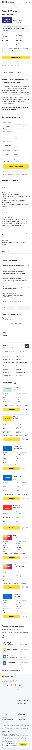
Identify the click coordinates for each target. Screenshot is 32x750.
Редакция (19, 692)
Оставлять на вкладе (11, 154)
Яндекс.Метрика (12, 745)
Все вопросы (23, 308)
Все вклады (16, 61)
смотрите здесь (6, 731)
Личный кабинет (8, 375)
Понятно (23, 744)
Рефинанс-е (19, 366)
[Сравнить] (27, 409)
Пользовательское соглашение (21, 704)
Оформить (16, 57)
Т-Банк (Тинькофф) (12, 649)
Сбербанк (10, 643)
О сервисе (4, 689)
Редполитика (20, 695)
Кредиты (6, 366)
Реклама (4, 701)
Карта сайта (20, 707)
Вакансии (4, 698)
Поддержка (19, 72)
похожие (5, 30)
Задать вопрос (8, 308)
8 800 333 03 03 (9, 351)
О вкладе (4, 330)
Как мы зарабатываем (7, 704)
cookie (15, 743)
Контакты (6, 372)
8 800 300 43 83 (21, 715)
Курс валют (19, 375)
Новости (18, 369)
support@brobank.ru (7, 715)
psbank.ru (22, 351)
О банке (5, 356)
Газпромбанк (11, 656)
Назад (5, 7)
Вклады (11, 7)
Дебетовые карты (8, 362)
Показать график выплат (16, 166)
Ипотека (5, 369)
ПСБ (16, 7)
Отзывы (11, 72)
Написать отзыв (16, 323)
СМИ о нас (19, 689)
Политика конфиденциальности (22, 699)
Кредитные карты (21, 362)
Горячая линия (20, 372)
